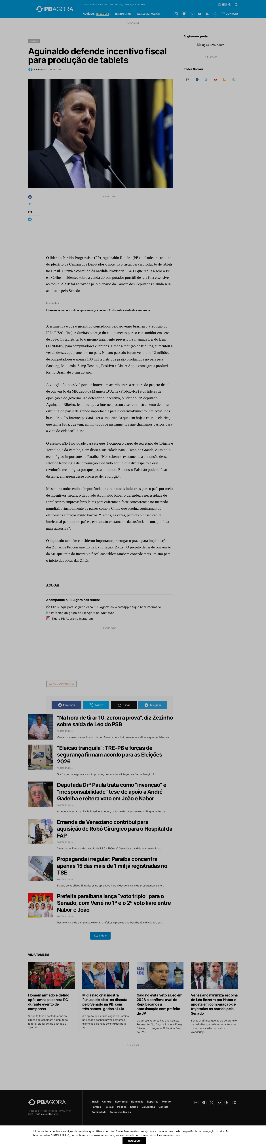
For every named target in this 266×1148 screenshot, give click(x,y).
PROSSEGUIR (134, 1140)
